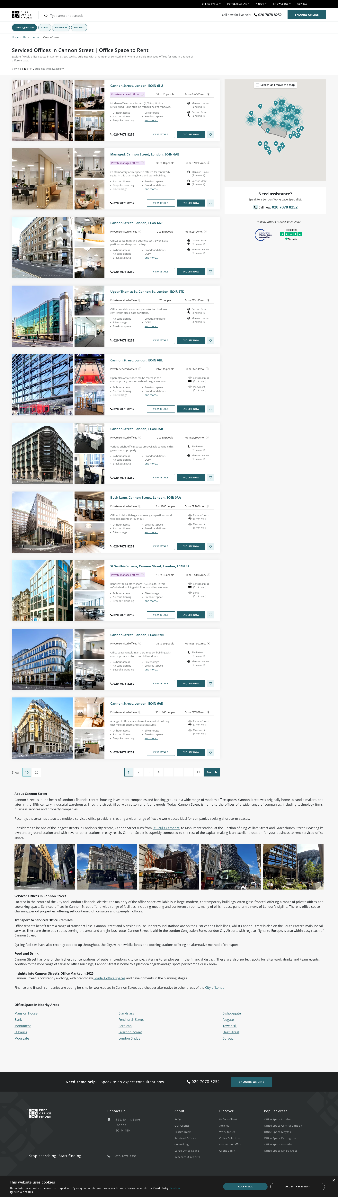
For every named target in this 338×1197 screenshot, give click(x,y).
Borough (229, 1038)
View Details (160, 134)
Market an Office (230, 1144)
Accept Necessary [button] (297, 1186)
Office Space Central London (283, 1125)
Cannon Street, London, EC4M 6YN (137, 635)
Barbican (125, 1026)
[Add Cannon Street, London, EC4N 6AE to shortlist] (210, 752)
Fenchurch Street (131, 1019)
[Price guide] (208, 94)
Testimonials (182, 1132)
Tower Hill (230, 1026)
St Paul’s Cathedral (166, 828)
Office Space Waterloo (279, 1144)
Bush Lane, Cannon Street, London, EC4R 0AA (145, 498)
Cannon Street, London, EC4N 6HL (136, 360)
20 (36, 772)
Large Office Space (186, 1150)
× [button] (333, 1180)
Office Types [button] (210, 3)
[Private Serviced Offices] (139, 231)
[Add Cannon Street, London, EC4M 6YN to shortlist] (210, 683)
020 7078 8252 (270, 14)
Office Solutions (230, 1138)
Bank (18, 1019)
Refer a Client (228, 1119)
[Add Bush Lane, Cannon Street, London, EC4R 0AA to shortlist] (210, 546)
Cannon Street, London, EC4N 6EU (136, 86)
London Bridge (129, 1038)
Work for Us (227, 1132)
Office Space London (278, 1119)
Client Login (227, 1150)
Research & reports (187, 1157)
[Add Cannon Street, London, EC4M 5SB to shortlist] (210, 477)
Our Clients (182, 1125)
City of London (216, 987)
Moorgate (21, 1038)
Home (15, 37)
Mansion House (26, 1013)
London (35, 37)
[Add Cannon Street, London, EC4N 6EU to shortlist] (210, 134)
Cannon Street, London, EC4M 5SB (136, 429)
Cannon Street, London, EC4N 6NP (136, 223)
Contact (303, 3)
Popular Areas (276, 1111)
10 (27, 772)
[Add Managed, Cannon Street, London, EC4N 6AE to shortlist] (210, 203)
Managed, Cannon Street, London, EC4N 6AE (144, 154)
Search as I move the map (278, 85)
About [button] (260, 3)
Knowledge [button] (280, 3)
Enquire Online (307, 14)
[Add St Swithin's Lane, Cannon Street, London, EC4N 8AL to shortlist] (210, 614)
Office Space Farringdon (280, 1138)
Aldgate (228, 1019)
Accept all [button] (245, 1186)
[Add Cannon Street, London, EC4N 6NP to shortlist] (210, 271)
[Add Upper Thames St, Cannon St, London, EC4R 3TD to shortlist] (210, 340)
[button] (267, 131)
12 (198, 772)
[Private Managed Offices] (142, 94)
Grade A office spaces (109, 978)
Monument (22, 1026)
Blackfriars (126, 1013)
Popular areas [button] (237, 3)
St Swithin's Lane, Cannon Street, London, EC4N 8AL (150, 566)
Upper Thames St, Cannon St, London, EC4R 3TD (147, 292)
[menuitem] (196, 1119)
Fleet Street (231, 1032)
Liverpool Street (130, 1032)
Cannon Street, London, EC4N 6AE (136, 703)
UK (24, 37)
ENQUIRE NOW (190, 134)
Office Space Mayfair (277, 1132)
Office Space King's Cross (281, 1150)
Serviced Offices (185, 1138)
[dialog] (169, 1186)
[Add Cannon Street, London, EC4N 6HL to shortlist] (210, 408)
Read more (176, 1188)
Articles (224, 1125)
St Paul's (20, 1032)
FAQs (177, 1119)
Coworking (181, 1144)
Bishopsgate (232, 1013)
